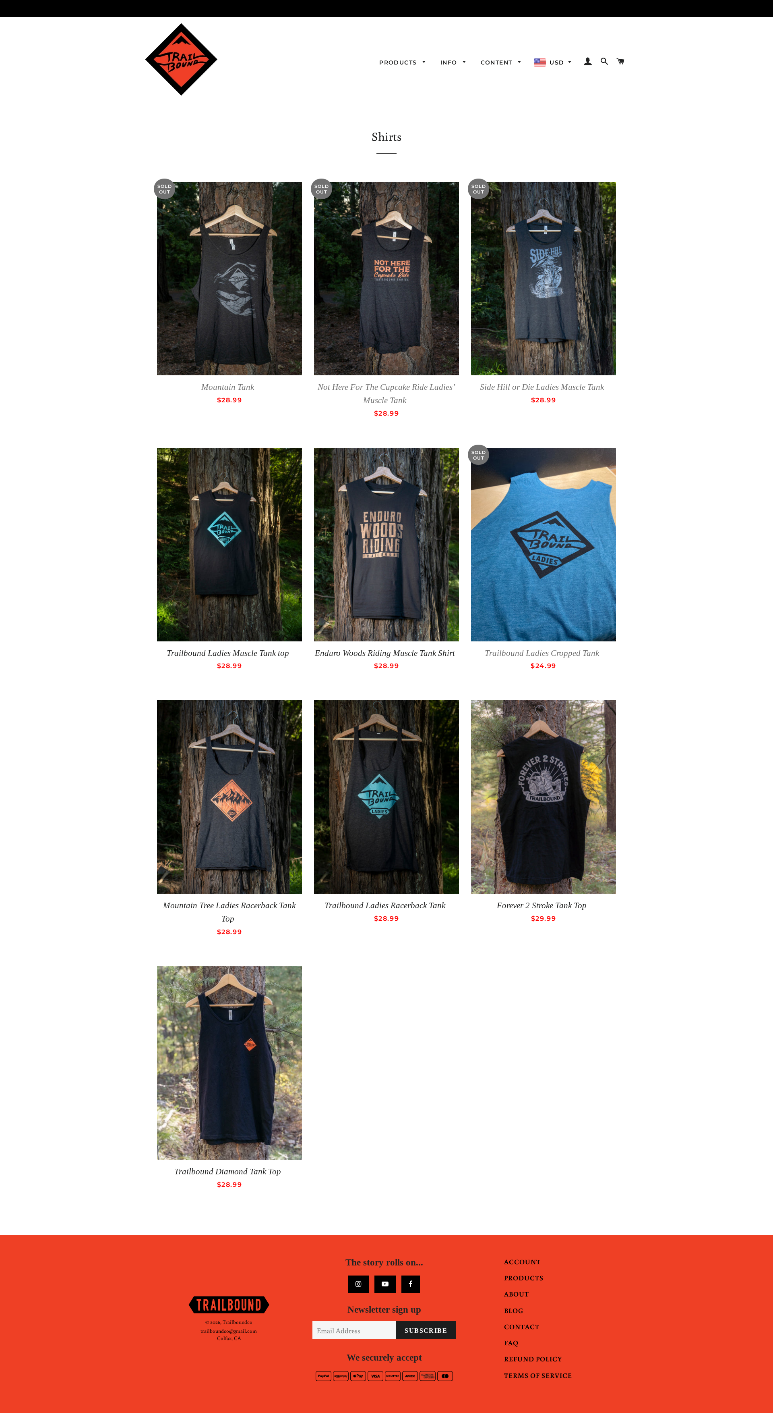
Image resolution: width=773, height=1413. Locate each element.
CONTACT (521, 1326)
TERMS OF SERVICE (538, 1375)
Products (399, 62)
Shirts (386, 136)
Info (449, 62)
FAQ (511, 1342)
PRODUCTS (524, 1277)
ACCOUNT (522, 1261)
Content (498, 62)
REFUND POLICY (533, 1358)
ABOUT (516, 1294)
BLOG (513, 1310)
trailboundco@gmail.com (228, 1331)
